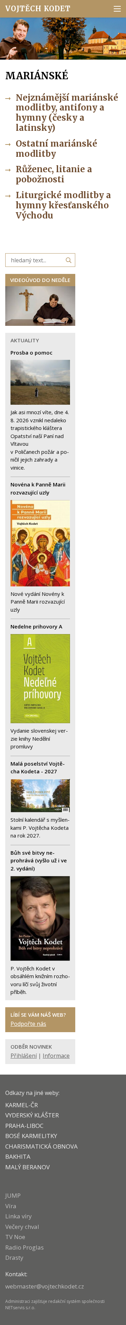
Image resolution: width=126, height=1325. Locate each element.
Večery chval (22, 1227)
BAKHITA (17, 1156)
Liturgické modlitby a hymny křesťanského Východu (63, 205)
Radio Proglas (24, 1247)
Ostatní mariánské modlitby (56, 148)
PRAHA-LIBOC (24, 1126)
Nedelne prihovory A (36, 626)
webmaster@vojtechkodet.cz (44, 1286)
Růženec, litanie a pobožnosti (54, 174)
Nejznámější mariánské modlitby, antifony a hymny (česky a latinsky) (67, 112)
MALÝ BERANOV (27, 1167)
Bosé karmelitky (31, 1136)
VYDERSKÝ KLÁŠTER (32, 1115)
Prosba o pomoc (31, 352)
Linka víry (18, 1216)
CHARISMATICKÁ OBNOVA (41, 1146)
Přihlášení (23, 1056)
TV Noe (15, 1237)
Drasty (14, 1257)
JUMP (13, 1195)
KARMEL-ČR (21, 1105)
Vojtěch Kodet (38, 8)
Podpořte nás (28, 1024)
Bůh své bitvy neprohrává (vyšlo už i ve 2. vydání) (38, 860)
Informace (56, 1056)
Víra (10, 1206)
